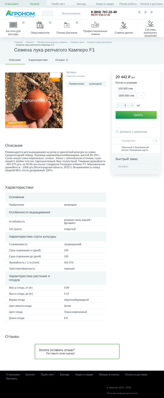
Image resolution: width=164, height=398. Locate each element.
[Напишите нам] (132, 13)
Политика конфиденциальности (122, 393)
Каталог (35, 4)
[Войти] (158, 13)
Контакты (11, 378)
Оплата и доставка (151, 4)
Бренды (81, 4)
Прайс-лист (58, 4)
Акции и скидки (105, 4)
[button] (136, 124)
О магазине (11, 4)
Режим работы (128, 4)
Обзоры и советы (109, 374)
